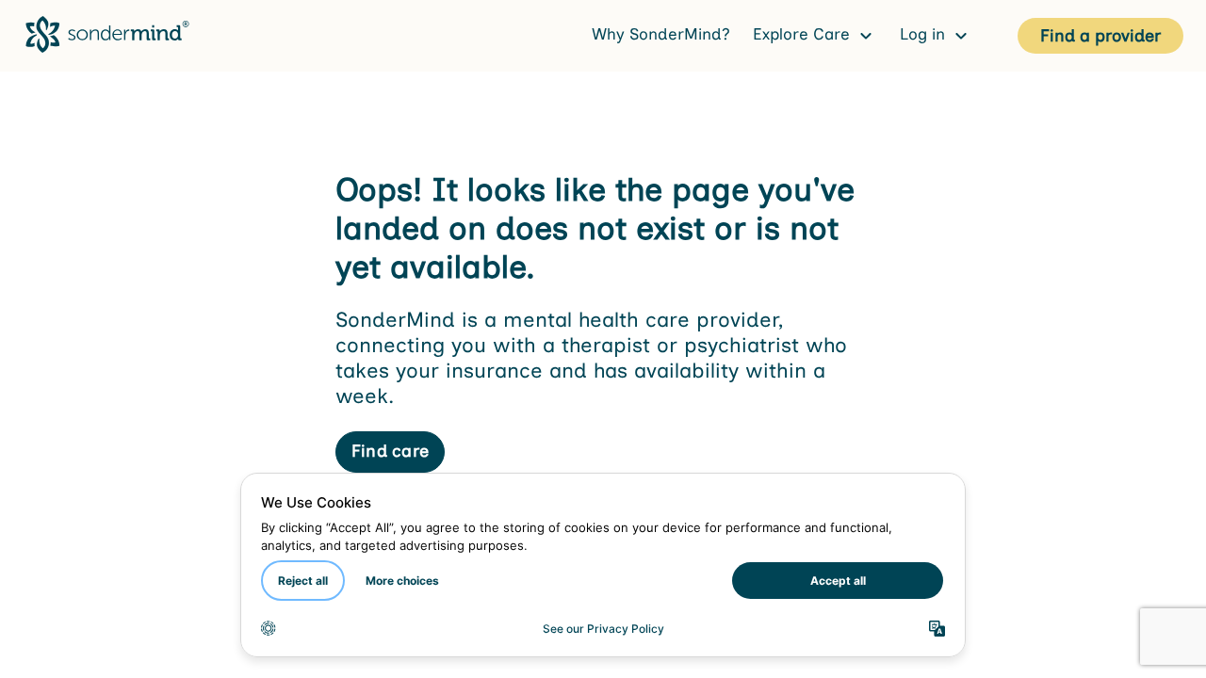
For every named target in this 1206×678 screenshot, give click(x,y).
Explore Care (804, 33)
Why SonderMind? (661, 33)
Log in (925, 33)
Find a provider (1100, 35)
